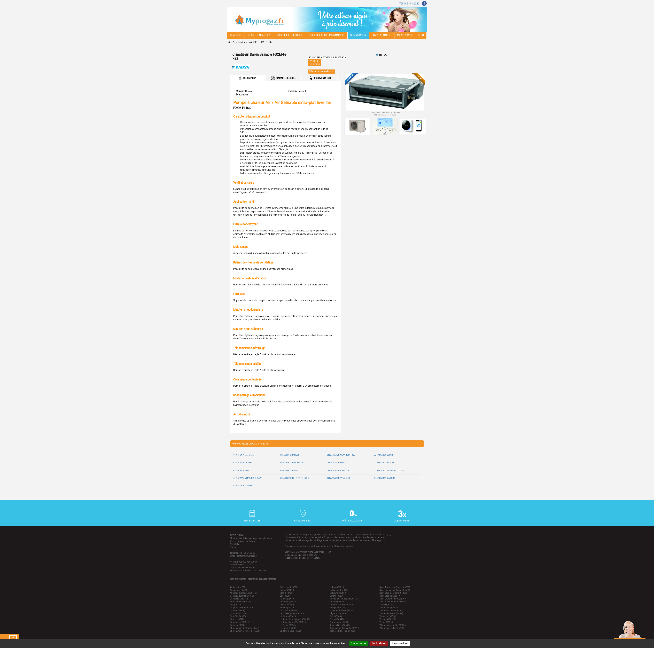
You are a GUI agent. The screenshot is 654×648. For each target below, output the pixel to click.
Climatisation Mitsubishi (338, 470)
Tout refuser (379, 643)
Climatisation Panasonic (338, 478)
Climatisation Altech (290, 455)
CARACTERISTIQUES (286, 78)
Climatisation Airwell (243, 455)
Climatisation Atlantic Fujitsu (341, 455)
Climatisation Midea (289, 470)
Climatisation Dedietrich (291, 463)
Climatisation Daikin (242, 463)
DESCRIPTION (249, 78)
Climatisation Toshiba (243, 486)
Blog (421, 35)
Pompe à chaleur (381, 35)
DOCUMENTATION (322, 78)
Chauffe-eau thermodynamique (327, 35)
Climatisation (358, 35)
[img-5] (385, 92)
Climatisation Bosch (383, 455)
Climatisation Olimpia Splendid (294, 478)
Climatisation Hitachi (384, 463)
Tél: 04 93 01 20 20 (409, 3)
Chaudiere (236, 35)
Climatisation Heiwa (336, 463)
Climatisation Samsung (384, 478)
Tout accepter (359, 643)
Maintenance (404, 35)
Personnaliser (400, 643)
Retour (383, 54)
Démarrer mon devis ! (321, 71)
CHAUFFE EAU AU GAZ (258, 35)
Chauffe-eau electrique (289, 35)
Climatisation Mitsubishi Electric (389, 470)
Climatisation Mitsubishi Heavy (247, 478)
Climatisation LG (241, 470)
